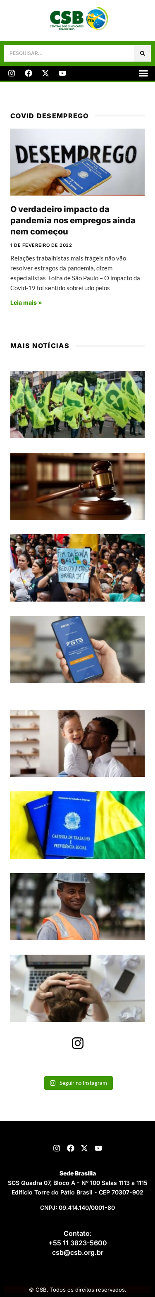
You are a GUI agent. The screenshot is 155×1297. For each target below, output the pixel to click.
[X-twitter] (45, 73)
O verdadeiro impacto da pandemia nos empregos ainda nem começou (73, 220)
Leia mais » (26, 302)
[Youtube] (62, 73)
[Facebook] (28, 73)
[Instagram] (11, 73)
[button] (143, 73)
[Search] (142, 53)
